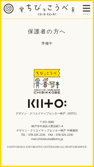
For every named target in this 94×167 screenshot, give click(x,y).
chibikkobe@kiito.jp (50, 139)
